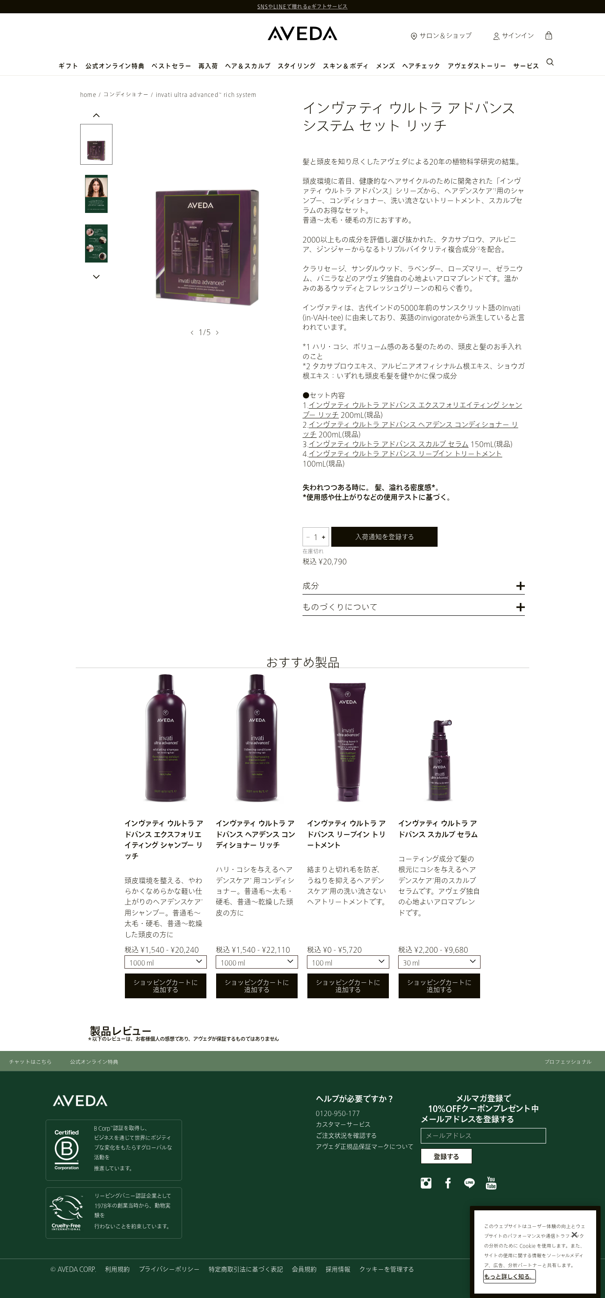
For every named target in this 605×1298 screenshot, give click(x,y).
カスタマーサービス (343, 1124)
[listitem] (165, 840)
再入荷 (208, 66)
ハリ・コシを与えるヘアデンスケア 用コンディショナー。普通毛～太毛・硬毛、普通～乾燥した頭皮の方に (255, 891)
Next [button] (216, 332)
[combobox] (165, 962)
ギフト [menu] (68, 66)
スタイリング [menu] (297, 66)
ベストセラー (171, 66)
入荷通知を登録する (384, 536)
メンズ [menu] (386, 66)
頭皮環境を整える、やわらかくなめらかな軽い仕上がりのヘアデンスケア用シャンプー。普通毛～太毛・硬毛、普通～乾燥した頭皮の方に (163, 907)
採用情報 (338, 1269)
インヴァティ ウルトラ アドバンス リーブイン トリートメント (405, 453)
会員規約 (304, 1269)
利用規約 (117, 1269)
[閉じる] (574, 1234)
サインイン (517, 35)
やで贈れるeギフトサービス (302, 6)
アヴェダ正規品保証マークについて (365, 1146)
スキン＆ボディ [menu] (346, 66)
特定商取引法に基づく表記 (246, 1269)
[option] (96, 144)
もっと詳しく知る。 (509, 1276)
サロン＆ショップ (445, 35)
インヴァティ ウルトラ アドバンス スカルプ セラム (389, 443)
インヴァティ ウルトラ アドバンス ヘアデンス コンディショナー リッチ (255, 834)
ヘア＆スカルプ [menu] (248, 66)
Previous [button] (96, 124)
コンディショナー (126, 94)
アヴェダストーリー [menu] (477, 66)
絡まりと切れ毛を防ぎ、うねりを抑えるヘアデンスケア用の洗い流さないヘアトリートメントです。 (348, 885)
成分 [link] (310, 586)
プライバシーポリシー (169, 1269)
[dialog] (550, 61)
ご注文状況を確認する (346, 1135)
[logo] (302, 31)
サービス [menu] (526, 66)
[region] (535, 1252)
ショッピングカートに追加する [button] (165, 986)
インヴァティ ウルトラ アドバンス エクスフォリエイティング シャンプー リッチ (163, 839)
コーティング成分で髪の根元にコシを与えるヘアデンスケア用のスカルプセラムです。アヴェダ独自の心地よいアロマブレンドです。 (439, 885)
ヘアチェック (421, 66)
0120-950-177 (338, 1113)
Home (88, 94)
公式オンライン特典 (115, 66)
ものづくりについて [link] (340, 607)
